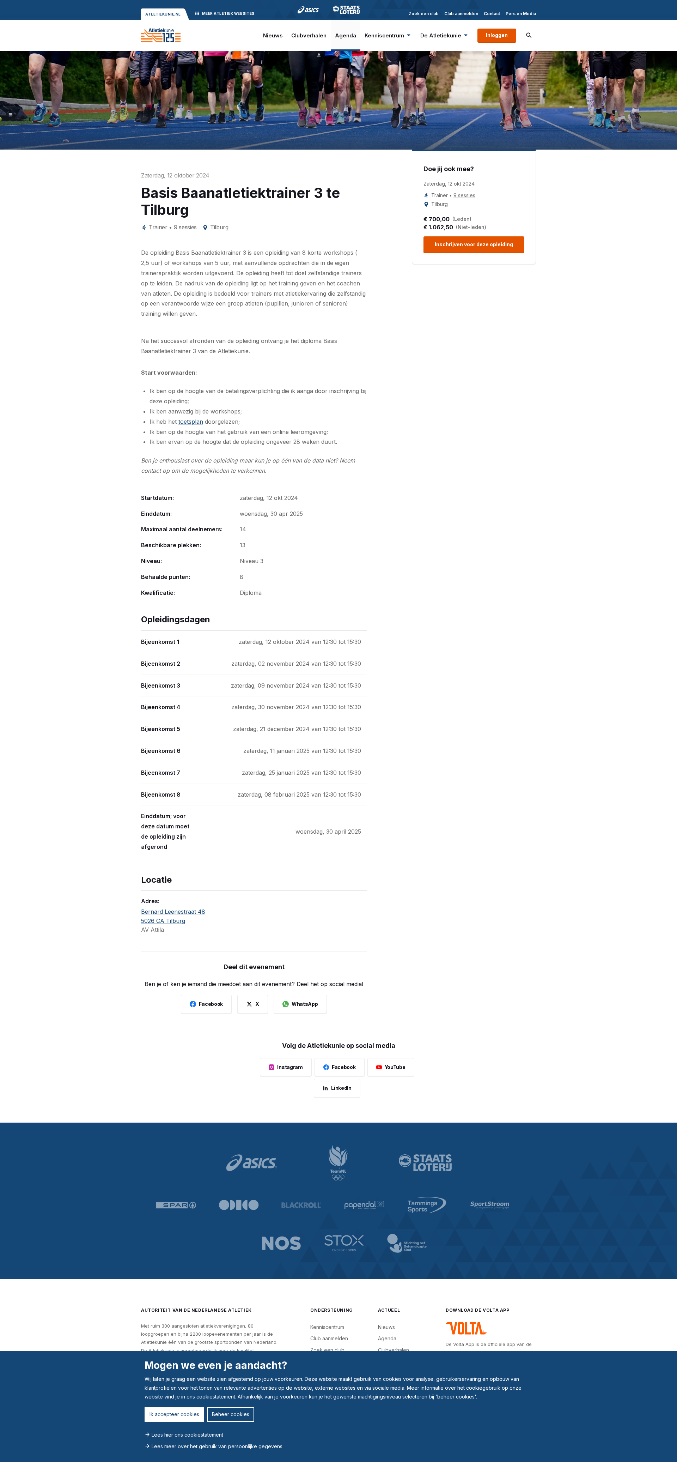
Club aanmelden (461, 13)
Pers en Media (521, 13)
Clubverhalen (309, 35)
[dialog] (338, 1406)
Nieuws (273, 35)
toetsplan (190, 421)
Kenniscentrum (384, 35)
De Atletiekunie (440, 35)
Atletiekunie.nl (163, 14)
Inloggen (497, 35)
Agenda (345, 35)
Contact (492, 13)
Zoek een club (424, 13)
